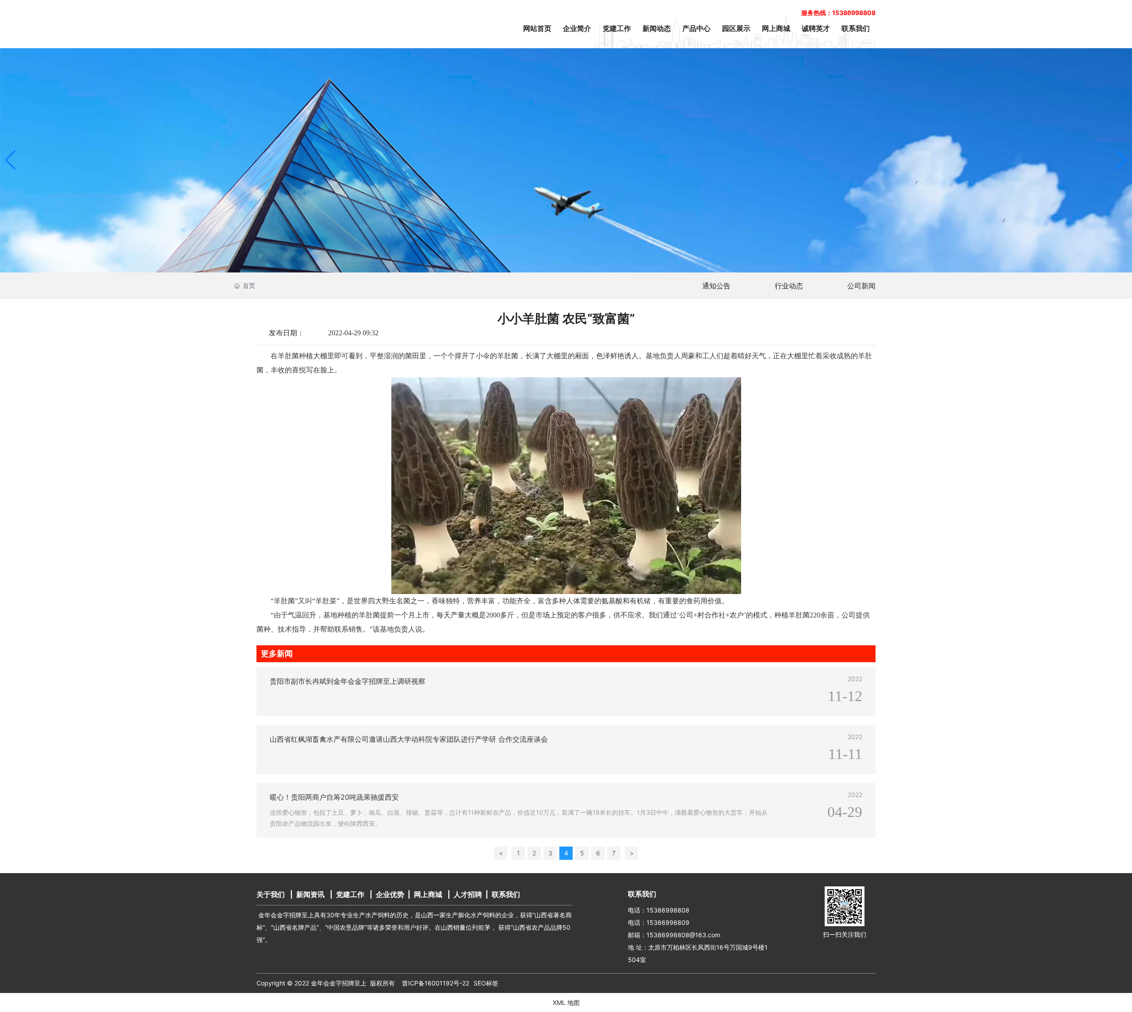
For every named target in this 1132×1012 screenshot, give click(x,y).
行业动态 (789, 285)
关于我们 (270, 894)
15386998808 (667, 910)
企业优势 (390, 894)
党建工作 (350, 894)
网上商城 (428, 894)
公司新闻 (861, 285)
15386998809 (667, 922)
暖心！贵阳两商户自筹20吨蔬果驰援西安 (334, 797)
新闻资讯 (310, 894)
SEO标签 (486, 983)
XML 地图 (566, 1002)
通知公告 (716, 285)
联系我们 (506, 894)
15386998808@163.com (683, 935)
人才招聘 (468, 894)
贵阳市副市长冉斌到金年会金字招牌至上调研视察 (347, 681)
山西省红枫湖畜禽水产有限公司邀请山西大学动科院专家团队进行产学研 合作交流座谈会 (409, 739)
